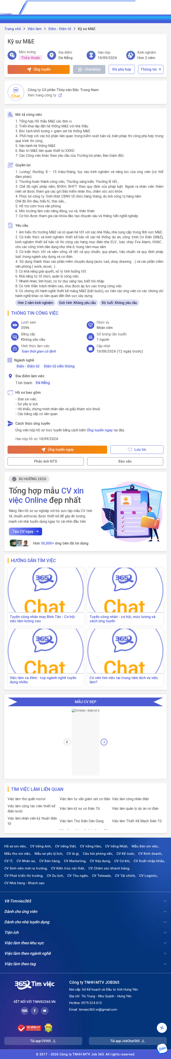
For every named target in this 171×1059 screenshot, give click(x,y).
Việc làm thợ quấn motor (27, 799)
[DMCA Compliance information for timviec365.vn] (48, 1028)
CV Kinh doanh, (150, 854)
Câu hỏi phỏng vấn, (98, 854)
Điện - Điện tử (27, 366)
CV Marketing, (75, 861)
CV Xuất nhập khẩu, (149, 861)
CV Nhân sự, (26, 861)
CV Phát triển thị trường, (23, 876)
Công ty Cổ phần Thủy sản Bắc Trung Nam (63, 90)
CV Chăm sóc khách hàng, (109, 868)
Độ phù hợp (121, 69)
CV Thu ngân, (78, 876)
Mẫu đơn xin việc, (145, 846)
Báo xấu (125, 461)
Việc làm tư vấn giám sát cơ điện (85, 799)
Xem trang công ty (42, 95)
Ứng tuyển (42, 69)
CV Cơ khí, (122, 861)
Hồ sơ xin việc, (15, 846)
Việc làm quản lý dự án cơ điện (135, 808)
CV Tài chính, (125, 876)
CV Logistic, (148, 876)
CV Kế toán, (125, 854)
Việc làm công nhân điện (130, 799)
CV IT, (8, 861)
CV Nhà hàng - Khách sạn (24, 883)
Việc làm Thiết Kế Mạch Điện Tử (137, 821)
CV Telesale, (102, 876)
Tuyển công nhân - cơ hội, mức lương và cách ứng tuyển (122, 619)
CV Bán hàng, (50, 861)
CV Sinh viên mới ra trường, (26, 868)
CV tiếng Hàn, (91, 846)
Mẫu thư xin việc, (17, 854)
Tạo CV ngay (22, 531)
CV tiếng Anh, (41, 846)
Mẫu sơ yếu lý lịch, (49, 854)
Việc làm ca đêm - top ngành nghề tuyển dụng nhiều (43, 680)
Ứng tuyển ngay (100, 430)
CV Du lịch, (55, 876)
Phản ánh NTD (45, 461)
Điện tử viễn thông (59, 366)
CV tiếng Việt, (66, 846)
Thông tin (148, 69)
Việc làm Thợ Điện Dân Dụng (82, 821)
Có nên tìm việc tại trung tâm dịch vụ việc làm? (124, 680)
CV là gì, (73, 854)
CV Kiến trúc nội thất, (68, 868)
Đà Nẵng (43, 382)
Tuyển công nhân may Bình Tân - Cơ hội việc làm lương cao (42, 619)
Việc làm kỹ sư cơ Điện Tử (80, 808)
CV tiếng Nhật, (116, 846)
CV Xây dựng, (100, 861)
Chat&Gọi (93, 69)
